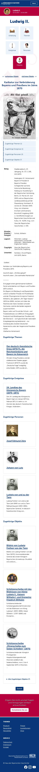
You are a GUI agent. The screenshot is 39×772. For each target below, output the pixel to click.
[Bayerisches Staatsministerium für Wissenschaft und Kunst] (19, 758)
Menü (34, 3)
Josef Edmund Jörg (16, 441)
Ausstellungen (25, 728)
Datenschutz (7, 742)
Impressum (7, 745)
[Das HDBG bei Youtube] (34, 767)
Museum (6, 726)
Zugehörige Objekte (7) (13, 160)
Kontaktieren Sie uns (19, 710)
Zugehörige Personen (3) (14, 154)
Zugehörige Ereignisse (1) (14, 149)
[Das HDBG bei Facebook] (25, 767)
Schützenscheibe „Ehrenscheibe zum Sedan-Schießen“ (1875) (18, 646)
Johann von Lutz (14, 467)
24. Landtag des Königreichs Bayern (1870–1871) (16, 390)
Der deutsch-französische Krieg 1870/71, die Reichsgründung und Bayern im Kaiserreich (19, 350)
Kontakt (6, 747)
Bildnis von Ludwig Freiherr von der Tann (17, 546)
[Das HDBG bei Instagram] (30, 767)
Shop (22, 731)
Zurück (19, 689)
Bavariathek (7, 728)
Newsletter (7, 731)
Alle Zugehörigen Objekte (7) (19, 679)
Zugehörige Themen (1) (13, 143)
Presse (22, 726)
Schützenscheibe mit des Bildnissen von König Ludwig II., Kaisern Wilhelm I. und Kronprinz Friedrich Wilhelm (19, 594)
